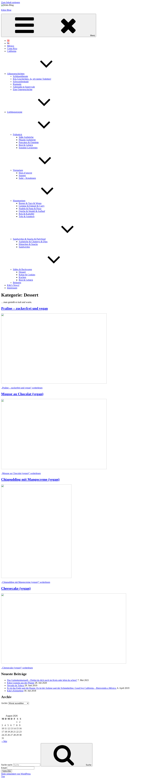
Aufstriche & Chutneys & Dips (33, 241)
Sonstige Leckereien (28, 147)
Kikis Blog (6, 10)
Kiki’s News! (13, 285)
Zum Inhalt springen (10, 2)
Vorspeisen (18, 170)
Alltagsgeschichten (15, 73)
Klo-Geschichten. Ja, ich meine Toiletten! (32, 79)
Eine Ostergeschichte (22, 89)
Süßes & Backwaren (22, 269)
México (10, 46)
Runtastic (17, 84)
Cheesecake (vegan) (16, 588)
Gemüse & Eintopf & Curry (32, 206)
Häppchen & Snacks (28, 244)
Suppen (22, 175)
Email (4, 768)
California (11, 51)
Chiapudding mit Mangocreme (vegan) (30, 479)
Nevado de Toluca (15, 685)
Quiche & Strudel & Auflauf (32, 211)
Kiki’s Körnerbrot (15, 690)
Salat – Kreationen (27, 178)
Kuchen (22, 277)
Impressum (12, 288)
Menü (92, 35)
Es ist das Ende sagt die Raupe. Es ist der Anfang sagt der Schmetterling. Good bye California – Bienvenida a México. (61, 688)
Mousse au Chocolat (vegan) (22, 394)
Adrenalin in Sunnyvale (24, 87)
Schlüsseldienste (20, 76)
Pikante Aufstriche (27, 140)
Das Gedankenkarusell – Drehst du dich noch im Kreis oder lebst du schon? (42, 680)
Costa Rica (12, 48)
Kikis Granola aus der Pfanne (20, 683)
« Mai (4, 741)
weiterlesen (21, 388)
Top (3, 776)
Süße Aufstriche (26, 137)
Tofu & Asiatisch (26, 216)
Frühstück (17, 134)
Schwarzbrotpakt (21, 81)
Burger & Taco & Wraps (30, 203)
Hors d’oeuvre (25, 173)
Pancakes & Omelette (29, 142)
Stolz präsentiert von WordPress (16, 774)
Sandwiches (24, 247)
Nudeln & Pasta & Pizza (30, 208)
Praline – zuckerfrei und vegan (24, 308)
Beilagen (17, 282)
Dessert (22, 272)
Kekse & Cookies (27, 274)
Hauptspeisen (19, 200)
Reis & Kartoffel (26, 214)
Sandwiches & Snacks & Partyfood (29, 239)
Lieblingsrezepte (14, 112)
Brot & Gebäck (26, 145)
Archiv (4, 703)
